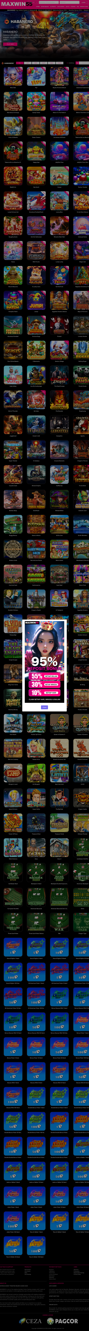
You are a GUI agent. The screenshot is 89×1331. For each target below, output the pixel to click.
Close (44, 707)
